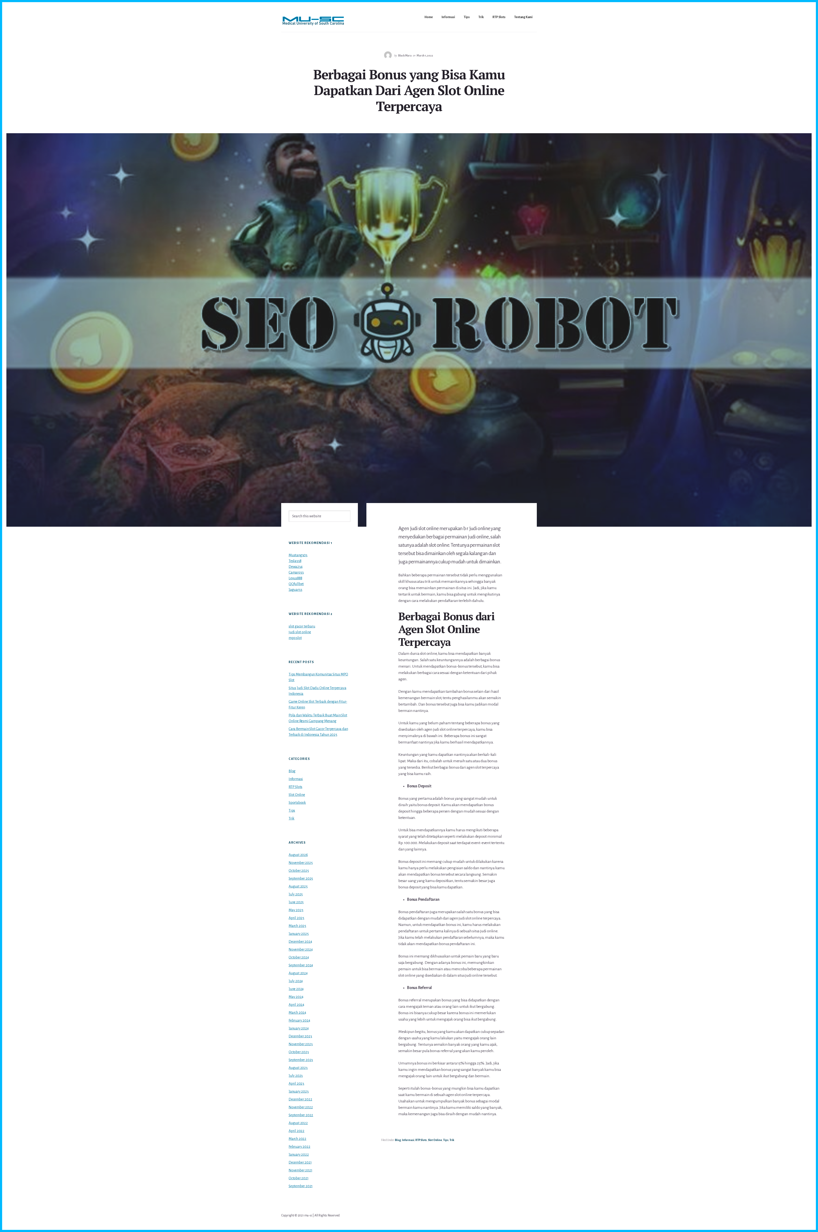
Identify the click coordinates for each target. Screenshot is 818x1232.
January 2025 (299, 934)
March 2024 (297, 1013)
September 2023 (301, 1060)
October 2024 (299, 957)
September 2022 (301, 1115)
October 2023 (299, 1052)
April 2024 (296, 1005)
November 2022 (301, 1107)
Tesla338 (295, 561)
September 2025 (301, 879)
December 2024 (300, 942)
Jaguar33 (295, 590)
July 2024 (296, 981)
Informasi (408, 1140)
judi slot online (300, 632)
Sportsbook (297, 803)
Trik (451, 1140)
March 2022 (297, 1139)
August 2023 (298, 1068)
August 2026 (298, 855)
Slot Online (435, 1140)
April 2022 (296, 1131)
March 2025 (297, 926)
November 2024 (301, 949)
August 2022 (298, 1123)
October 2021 (298, 1178)
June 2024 (296, 989)
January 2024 (299, 1028)
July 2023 (296, 1076)
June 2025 (296, 902)
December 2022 (300, 1099)
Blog (398, 1140)
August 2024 (298, 973)
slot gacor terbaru (302, 626)
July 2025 (296, 894)
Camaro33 (296, 572)
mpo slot (295, 638)
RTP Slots (421, 1140)
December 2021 (300, 1162)
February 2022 (299, 1147)
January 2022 (299, 1155)
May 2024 (296, 997)
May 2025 (296, 910)
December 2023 (300, 1036)
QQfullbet (296, 584)
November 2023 (301, 1044)
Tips (445, 1140)
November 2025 (301, 863)
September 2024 (301, 965)
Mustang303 (298, 555)
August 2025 (298, 886)
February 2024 (299, 1020)
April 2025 (296, 918)
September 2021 (301, 1186)
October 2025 (299, 871)
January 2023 (299, 1091)
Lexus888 (295, 578)
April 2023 (296, 1084)
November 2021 (300, 1170)
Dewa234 (295, 567)
